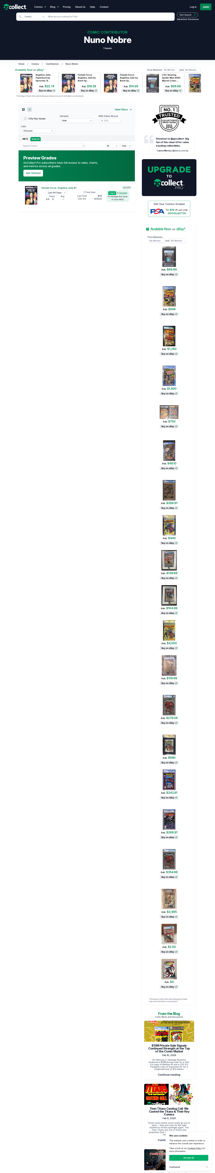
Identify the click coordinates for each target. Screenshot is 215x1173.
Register (123, 193)
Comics (35, 64)
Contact (104, 6)
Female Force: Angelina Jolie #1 (58, 187)
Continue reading (169, 1074)
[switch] (24, 118)
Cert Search (185, 15)
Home (21, 64)
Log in (193, 6)
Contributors (52, 64)
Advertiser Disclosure (188, 19)
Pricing (66, 6)
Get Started (33, 173)
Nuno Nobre (72, 64)
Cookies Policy (195, 1148)
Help (92, 6)
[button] (23, 109)
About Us (80, 6)
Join (206, 7)
